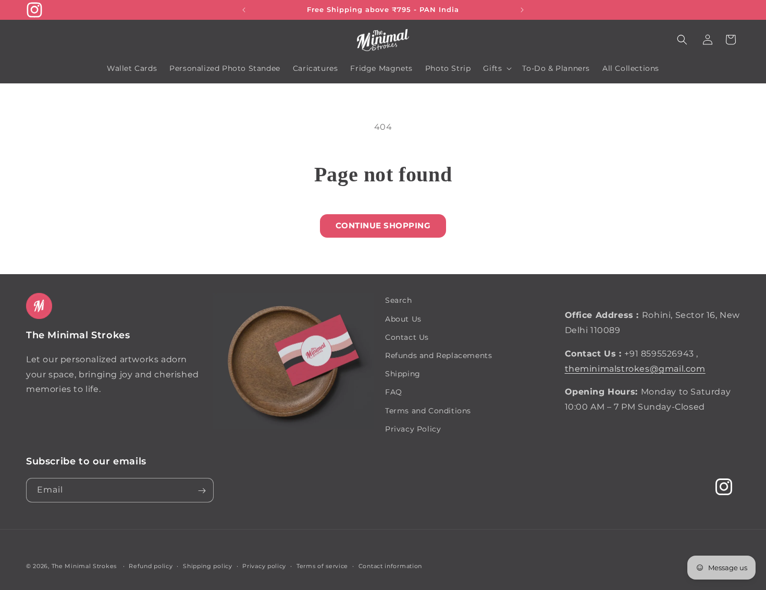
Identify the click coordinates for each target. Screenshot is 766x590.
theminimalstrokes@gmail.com (635, 368)
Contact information (390, 565)
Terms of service (322, 565)
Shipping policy (207, 565)
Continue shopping (383, 225)
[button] (682, 39)
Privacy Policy (413, 428)
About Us (403, 318)
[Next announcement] (522, 10)
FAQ (393, 392)
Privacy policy (264, 565)
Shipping (403, 373)
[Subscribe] (201, 490)
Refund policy (150, 565)
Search (398, 300)
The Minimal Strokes (84, 566)
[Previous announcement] (243, 10)
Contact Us (407, 336)
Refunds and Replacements (438, 355)
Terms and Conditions (428, 410)
